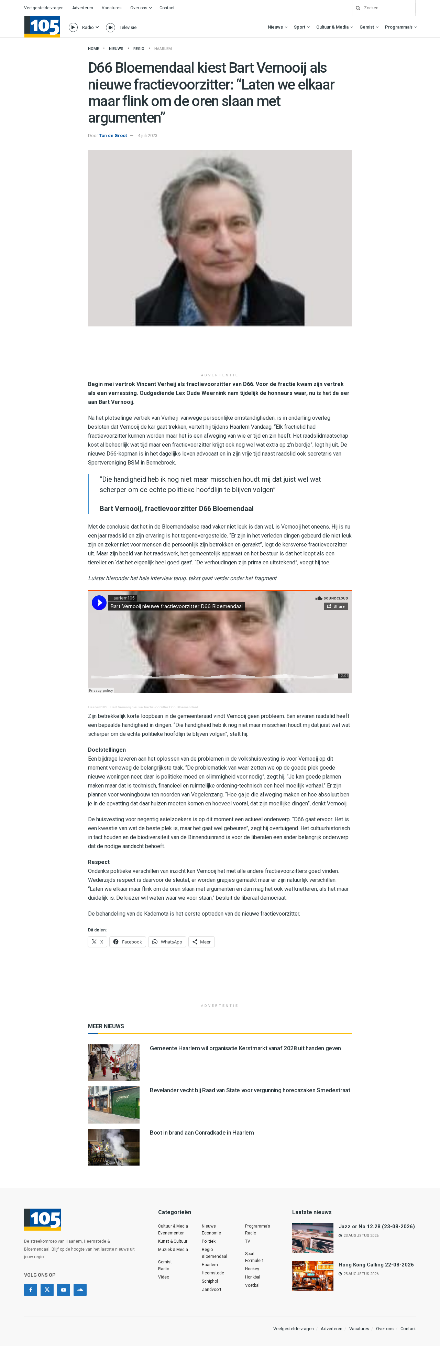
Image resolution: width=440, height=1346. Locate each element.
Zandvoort (211, 1289)
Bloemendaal (214, 1256)
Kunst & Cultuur (172, 1241)
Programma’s (398, 27)
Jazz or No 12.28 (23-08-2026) (377, 1226)
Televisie (128, 27)
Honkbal (252, 1277)
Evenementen (171, 1233)
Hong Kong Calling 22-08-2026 (376, 1265)
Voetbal (252, 1285)
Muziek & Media (173, 1249)
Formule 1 (254, 1260)
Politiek (209, 1241)
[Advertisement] (220, 352)
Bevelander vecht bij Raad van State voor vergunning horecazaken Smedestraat (250, 1090)
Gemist (367, 27)
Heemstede (213, 1273)
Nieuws (275, 27)
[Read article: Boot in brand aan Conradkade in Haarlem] (114, 1147)
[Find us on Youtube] (63, 1290)
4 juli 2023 (147, 135)
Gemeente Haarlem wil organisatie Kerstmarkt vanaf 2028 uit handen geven (245, 1048)
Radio (88, 27)
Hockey (252, 1268)
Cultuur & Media (332, 27)
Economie (211, 1233)
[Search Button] (355, 8)
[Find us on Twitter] (47, 1290)
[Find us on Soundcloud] (80, 1290)
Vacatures (112, 8)
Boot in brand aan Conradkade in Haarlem (202, 1132)
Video (163, 1277)
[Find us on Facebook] (30, 1290)
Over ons (138, 8)
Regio (138, 48)
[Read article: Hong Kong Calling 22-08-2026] (312, 1276)
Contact (167, 8)
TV (247, 1241)
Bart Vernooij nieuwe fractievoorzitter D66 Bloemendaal (154, 707)
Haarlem (163, 48)
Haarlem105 (97, 707)
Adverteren (82, 8)
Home (93, 48)
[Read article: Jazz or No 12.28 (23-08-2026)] (312, 1238)
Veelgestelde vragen (44, 8)
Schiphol (210, 1281)
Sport (299, 27)
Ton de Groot (113, 135)
